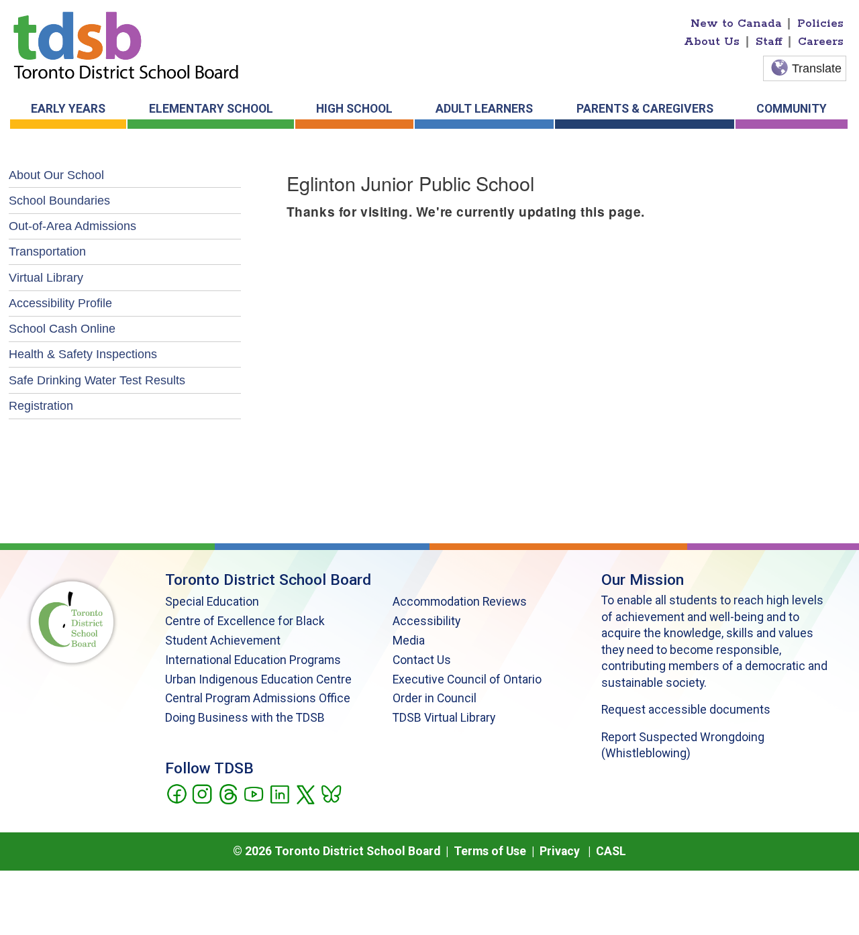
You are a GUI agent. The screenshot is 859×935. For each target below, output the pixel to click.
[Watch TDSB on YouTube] (253, 793)
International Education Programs (253, 660)
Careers (821, 41)
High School (354, 108)
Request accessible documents (685, 709)
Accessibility (426, 621)
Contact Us (422, 660)
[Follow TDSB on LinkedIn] (279, 793)
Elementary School (211, 108)
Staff (769, 41)
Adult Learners (484, 108)
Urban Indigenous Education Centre (258, 679)
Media (409, 640)
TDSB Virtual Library (444, 717)
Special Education (212, 601)
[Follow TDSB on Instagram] (202, 793)
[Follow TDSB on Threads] (228, 793)
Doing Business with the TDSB (245, 717)
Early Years (68, 108)
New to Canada (736, 23)
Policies (820, 23)
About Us (712, 41)
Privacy (560, 851)
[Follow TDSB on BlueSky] (330, 793)
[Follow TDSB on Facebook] (176, 793)
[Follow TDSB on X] (305, 793)
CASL (611, 851)
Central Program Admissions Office (257, 698)
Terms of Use (490, 851)
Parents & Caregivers (644, 108)
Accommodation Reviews (460, 601)
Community (791, 108)
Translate (817, 68)
